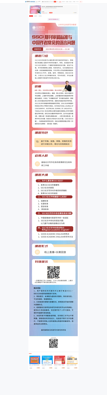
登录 (80, 1)
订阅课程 (51, 12)
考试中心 (70, 1)
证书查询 (67, 1)
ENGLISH (77, 1)
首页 (57, 1)
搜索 (55, 1)
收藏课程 (75, 12)
